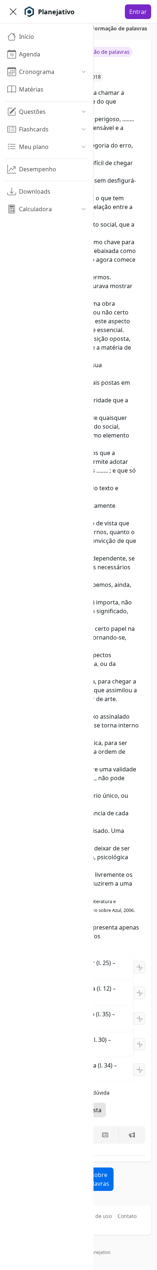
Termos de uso (94, 1216)
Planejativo (99, 1252)
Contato (127, 1216)
